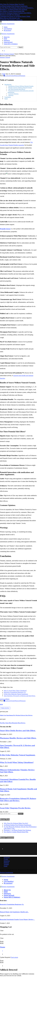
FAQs (6, 98)
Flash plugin (14, 957)
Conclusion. (8, 97)
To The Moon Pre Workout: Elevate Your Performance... (17, 8)
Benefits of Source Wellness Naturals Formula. (20, 87)
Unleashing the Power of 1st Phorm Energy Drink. (15, 16)
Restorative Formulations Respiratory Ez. (15, 692)
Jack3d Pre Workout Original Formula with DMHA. (15, 13)
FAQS (5, 38)
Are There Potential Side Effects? (16, 89)
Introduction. (8, 84)
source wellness (4, 699)
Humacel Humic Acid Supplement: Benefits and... (14, 912)
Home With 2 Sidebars (11, 44)
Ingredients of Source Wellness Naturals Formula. (21, 86)
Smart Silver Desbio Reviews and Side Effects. (18, 731)
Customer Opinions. (13, 93)
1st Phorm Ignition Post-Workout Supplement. (14, 6)
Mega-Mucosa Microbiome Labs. (10, 18)
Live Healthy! (8, 28)
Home (5, 27)
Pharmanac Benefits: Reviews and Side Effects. (18, 738)
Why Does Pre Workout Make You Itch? (12, 4)
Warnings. (11, 95)
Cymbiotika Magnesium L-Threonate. (11, 20)
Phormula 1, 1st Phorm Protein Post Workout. (13, 9)
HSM (3, 74)
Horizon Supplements (6, 872)
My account (7, 30)
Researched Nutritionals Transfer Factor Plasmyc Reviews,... (17, 919)
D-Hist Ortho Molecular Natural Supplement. (16, 694)
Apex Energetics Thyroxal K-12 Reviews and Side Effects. (19, 696)
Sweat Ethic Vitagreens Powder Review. (15, 808)
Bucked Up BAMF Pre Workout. (10, 14)
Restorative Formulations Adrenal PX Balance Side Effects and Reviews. (18, 799)
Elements (7, 40)
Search (21, 47)
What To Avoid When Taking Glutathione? (15, 690)
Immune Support (9, 54)
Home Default (8, 42)
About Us (6, 37)
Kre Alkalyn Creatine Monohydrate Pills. (12, 11)
